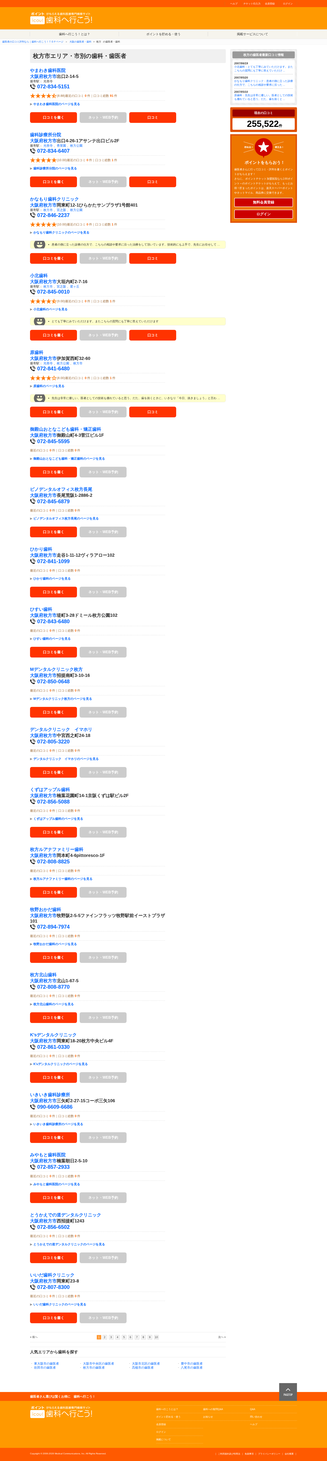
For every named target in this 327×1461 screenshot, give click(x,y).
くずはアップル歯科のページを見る (58, 818)
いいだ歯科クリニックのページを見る (59, 1304)
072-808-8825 (53, 861)
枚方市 (50, 76)
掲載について (163, 1439)
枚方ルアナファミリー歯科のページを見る (63, 879)
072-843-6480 (53, 621)
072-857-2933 (53, 1167)
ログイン (288, 3)
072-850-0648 (53, 681)
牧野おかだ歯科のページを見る (55, 944)
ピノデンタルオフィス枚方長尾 (61, 489)
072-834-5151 (53, 86)
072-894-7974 (53, 927)
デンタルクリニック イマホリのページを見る (66, 759)
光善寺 (48, 145)
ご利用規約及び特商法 (229, 1454)
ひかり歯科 (41, 549)
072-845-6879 (53, 501)
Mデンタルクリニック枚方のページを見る (62, 698)
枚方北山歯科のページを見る (53, 1004)
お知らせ (208, 1416)
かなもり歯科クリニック (54, 199)
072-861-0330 (53, 1047)
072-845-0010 (53, 292)
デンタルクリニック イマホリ (61, 729)
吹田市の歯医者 (45, 1367)
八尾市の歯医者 (192, 1367)
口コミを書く (53, 117)
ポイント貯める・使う (168, 1416)
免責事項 (249, 1454)
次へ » (222, 1337)
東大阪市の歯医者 (46, 1363)
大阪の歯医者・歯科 (80, 41)
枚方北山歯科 (43, 974)
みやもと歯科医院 (48, 1154)
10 (156, 1337)
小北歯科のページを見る (50, 309)
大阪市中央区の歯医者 (98, 1363)
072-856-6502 (53, 1227)
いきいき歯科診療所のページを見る (58, 1124)
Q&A (252, 1409)
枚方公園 (76, 145)
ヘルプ (234, 3)
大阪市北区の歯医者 (146, 1363)
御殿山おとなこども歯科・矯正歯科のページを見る (69, 458)
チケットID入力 (251, 3)
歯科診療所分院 (45, 134)
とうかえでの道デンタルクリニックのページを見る (69, 1244)
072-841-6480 (53, 368)
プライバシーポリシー (269, 1454)
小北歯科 (39, 275)
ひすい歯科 (41, 609)
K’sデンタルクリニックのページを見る (60, 1064)
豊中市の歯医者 (192, 1363)
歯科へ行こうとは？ (167, 1409)
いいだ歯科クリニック (52, 1274)
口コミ (152, 117)
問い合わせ (256, 1416)
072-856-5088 (53, 802)
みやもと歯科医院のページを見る (56, 1184)
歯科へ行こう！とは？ (74, 34)
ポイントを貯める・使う (163, 34)
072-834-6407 (53, 151)
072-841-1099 (53, 561)
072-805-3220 (53, 742)
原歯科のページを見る (49, 386)
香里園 (61, 145)
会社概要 (289, 1454)
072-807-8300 (53, 1287)
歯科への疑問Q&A (213, 1409)
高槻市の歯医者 (143, 1367)
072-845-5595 (53, 441)
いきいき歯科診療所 (50, 1094)
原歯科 (36, 352)
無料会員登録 (263, 202)
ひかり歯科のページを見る (52, 578)
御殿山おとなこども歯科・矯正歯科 (65, 429)
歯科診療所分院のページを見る (55, 168)
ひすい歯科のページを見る (52, 638)
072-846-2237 (53, 215)
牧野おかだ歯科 (45, 909)
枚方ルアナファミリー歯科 (56, 849)
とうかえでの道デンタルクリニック (65, 1214)
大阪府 (36, 76)
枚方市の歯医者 (94, 1367)
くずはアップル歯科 (50, 789)
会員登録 (270, 3)
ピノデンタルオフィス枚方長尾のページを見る (66, 518)
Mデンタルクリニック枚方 (56, 669)
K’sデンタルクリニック (53, 1034)
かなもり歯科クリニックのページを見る (61, 232)
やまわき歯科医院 (48, 70)
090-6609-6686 (55, 1107)
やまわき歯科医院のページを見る (56, 104)
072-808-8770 (53, 987)
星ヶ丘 (74, 286)
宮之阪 (61, 210)
